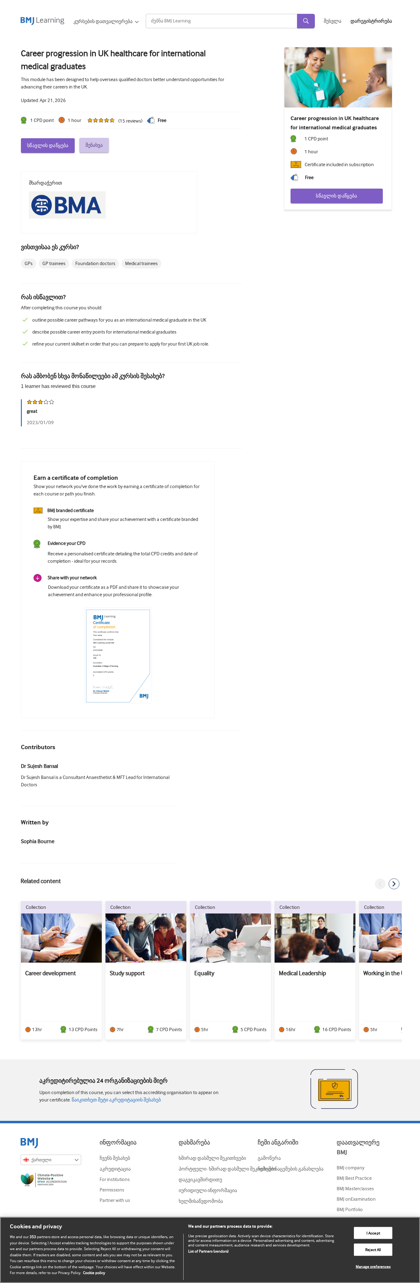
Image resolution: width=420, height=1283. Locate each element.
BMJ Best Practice (354, 1178)
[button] (380, 883)
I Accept (373, 1232)
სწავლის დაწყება (48, 145)
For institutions (115, 1179)
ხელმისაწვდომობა (201, 1201)
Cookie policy (94, 1272)
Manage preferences (373, 1266)
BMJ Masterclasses (355, 1188)
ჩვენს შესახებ (115, 1158)
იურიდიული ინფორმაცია (208, 1190)
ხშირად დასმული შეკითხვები (212, 1158)
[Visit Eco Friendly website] (51, 1181)
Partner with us (115, 1200)
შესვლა (332, 21)
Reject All (373, 1249)
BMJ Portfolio (350, 1209)
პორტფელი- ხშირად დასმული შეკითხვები (227, 1169)
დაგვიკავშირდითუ (200, 1180)
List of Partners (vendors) (208, 1251)
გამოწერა (269, 1158)
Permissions (112, 1190)
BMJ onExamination (356, 1199)
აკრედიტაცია (115, 1169)
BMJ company (350, 1168)
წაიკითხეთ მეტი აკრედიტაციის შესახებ (116, 1100)
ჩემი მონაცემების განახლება (290, 1169)
